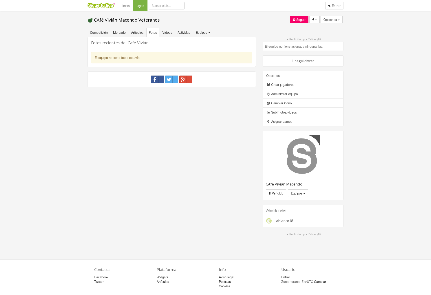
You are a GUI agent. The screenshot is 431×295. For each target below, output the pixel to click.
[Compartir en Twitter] (171, 79)
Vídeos (167, 32)
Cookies (224, 286)
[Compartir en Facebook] (157, 79)
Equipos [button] (202, 32)
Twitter (99, 281)
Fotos (153, 32)
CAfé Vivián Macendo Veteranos (126, 20)
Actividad (184, 32)
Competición (99, 32)
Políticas (225, 281)
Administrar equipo (284, 94)
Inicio (126, 5)
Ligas (141, 5)
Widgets (162, 277)
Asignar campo (281, 121)
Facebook (101, 277)
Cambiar (320, 281)
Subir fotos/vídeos (283, 112)
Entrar (336, 5)
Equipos (297, 193)
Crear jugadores (282, 84)
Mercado (119, 32)
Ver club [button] (277, 193)
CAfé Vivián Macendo (284, 184)
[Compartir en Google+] (185, 79)
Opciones (330, 19)
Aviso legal (226, 277)
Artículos (137, 32)
